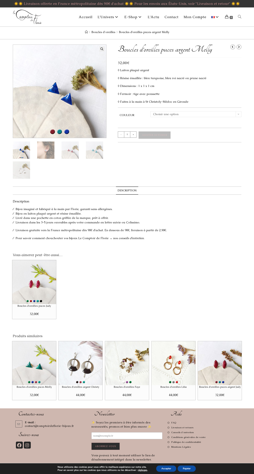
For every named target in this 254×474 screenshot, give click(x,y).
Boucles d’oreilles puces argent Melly (144, 32)
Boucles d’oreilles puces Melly (34, 386)
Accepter (166, 468)
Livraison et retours (182, 427)
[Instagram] (27, 445)
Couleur (127, 115)
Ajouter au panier (154, 135)
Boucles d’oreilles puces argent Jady (220, 386)
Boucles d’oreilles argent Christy (80, 386)
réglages (142, 470)
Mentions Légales (181, 446)
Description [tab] (127, 190)
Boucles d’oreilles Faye (127, 386)
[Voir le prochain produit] (239, 47)
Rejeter (187, 468)
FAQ (173, 422)
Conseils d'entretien (182, 432)
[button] (102, 49)
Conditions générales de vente (188, 437)
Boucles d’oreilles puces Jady (34, 305)
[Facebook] (19, 445)
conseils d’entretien (131, 238)
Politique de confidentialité (186, 442)
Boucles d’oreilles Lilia (173, 386)
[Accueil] (86, 32)
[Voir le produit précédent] (232, 47)
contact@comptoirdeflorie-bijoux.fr (49, 426)
